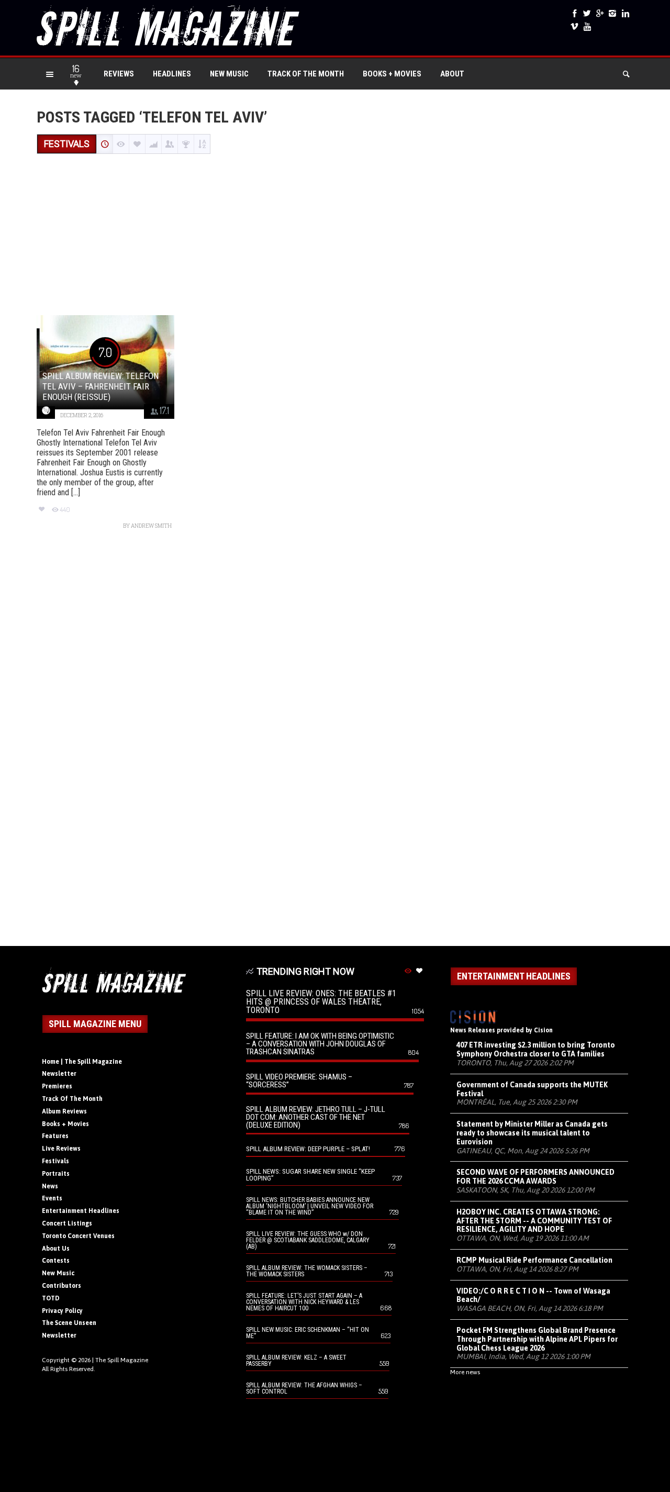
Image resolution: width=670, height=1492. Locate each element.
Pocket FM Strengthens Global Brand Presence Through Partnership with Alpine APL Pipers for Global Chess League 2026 (537, 1339)
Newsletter (59, 1073)
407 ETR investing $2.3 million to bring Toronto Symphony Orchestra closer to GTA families (535, 1049)
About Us (56, 1248)
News (50, 1186)
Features (55, 1136)
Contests (56, 1260)
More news (465, 1372)
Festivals (55, 1161)
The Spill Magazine (121, 1360)
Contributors (61, 1285)
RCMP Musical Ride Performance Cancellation (534, 1260)
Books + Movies (392, 74)
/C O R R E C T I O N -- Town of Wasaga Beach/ (533, 1295)
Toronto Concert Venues (78, 1236)
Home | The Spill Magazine (82, 1061)
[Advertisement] (335, 235)
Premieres (57, 1086)
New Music (229, 74)
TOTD (51, 1298)
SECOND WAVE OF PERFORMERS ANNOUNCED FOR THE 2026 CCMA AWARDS (535, 1176)
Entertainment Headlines (80, 1211)
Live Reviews (61, 1148)
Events (52, 1198)
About (452, 74)
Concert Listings (67, 1223)
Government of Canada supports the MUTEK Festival (532, 1089)
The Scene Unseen (69, 1323)
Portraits (56, 1173)
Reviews (119, 74)
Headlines (172, 74)
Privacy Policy (62, 1311)
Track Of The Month (305, 74)
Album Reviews (64, 1111)
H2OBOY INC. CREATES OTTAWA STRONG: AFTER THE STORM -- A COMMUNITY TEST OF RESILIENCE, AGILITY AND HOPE (534, 1221)
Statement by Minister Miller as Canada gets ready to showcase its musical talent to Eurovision (532, 1133)
